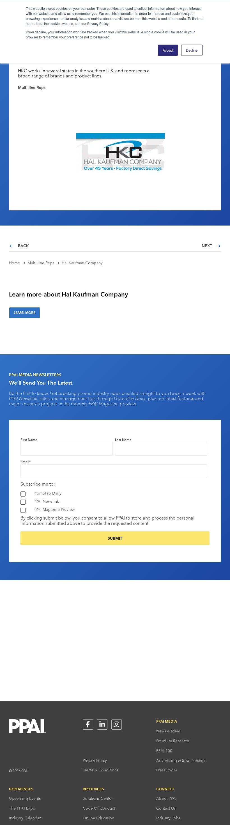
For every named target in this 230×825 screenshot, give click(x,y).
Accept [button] (168, 50)
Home (14, 263)
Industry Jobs (168, 818)
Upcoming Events (25, 798)
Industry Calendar (25, 818)
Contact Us (166, 808)
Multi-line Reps (40, 262)
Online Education (98, 818)
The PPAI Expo (22, 808)
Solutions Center (98, 798)
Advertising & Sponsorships (181, 760)
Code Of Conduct (99, 808)
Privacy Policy (95, 760)
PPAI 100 (164, 750)
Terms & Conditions (100, 770)
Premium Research (172, 740)
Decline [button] (192, 50)
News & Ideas (168, 731)
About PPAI (166, 798)
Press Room (166, 770)
